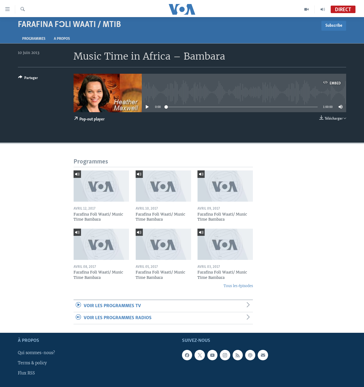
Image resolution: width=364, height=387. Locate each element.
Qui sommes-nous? (36, 353)
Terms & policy (32, 363)
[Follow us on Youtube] (212, 355)
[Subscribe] (263, 355)
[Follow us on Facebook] (187, 355)
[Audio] (323, 9)
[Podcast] (250, 355)
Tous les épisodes (238, 286)
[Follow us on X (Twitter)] (200, 355)
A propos (62, 39)
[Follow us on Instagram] (225, 355)
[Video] (306, 9)
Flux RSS (26, 373)
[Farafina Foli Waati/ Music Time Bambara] (101, 186)
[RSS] (238, 355)
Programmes (33, 39)
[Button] (28, 79)
